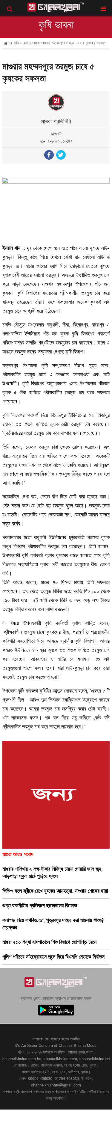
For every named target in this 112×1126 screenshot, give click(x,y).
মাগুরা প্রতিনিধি (56, 121)
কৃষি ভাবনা (56, 25)
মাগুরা (36, 43)
